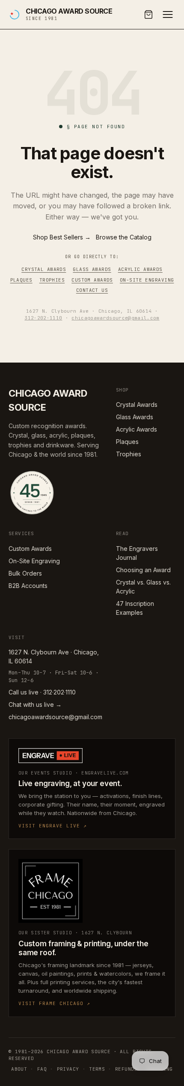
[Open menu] (167, 14)
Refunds (126, 1069)
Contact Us (92, 290)
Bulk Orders (25, 573)
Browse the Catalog (123, 237)
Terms (97, 1069)
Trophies (52, 280)
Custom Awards (92, 280)
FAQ (42, 1069)
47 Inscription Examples (135, 608)
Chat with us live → (35, 704)
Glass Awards (92, 269)
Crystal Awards (43, 269)
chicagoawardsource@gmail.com (115, 318)
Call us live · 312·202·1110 (42, 692)
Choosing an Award (143, 569)
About (19, 1069)
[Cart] (148, 14)
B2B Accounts (28, 585)
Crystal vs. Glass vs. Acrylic (143, 587)
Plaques (21, 280)
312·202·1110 (43, 318)
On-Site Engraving (147, 280)
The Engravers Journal (137, 553)
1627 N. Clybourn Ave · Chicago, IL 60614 (54, 656)
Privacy (68, 1069)
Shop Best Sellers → (62, 237)
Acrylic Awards (140, 269)
